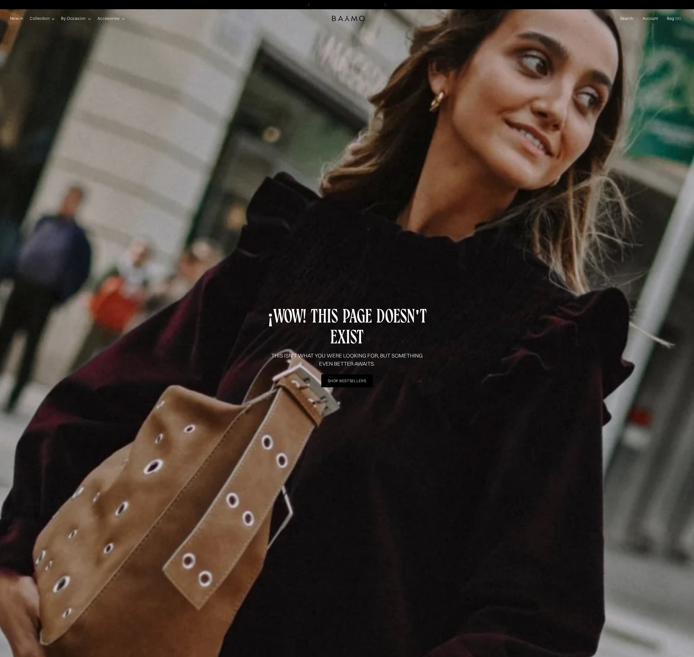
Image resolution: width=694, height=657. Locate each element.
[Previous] (309, 4)
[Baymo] (348, 18)
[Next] (385, 4)
